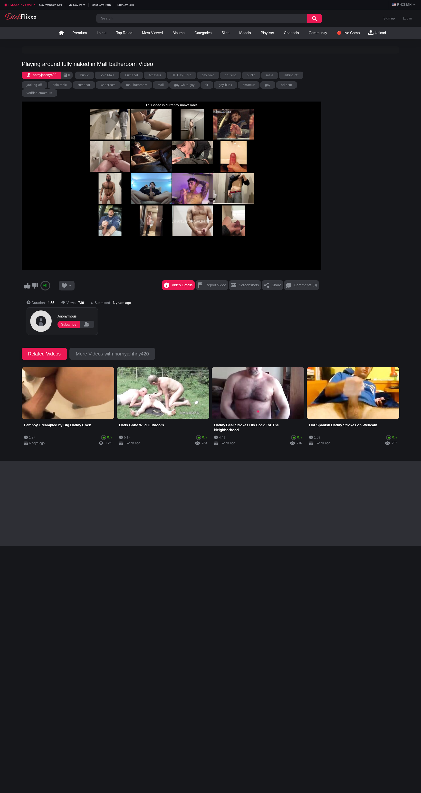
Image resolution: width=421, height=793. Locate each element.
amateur (249, 85)
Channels (291, 33)
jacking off (34, 85)
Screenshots (249, 285)
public (251, 75)
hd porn (286, 85)
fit (206, 85)
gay (267, 85)
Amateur (155, 75)
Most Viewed (152, 33)
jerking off (291, 75)
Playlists (267, 33)
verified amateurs (39, 93)
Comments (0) (305, 285)
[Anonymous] (41, 321)
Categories (203, 33)
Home (61, 33)
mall (161, 85)
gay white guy (184, 85)
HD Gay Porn (181, 75)
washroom (108, 85)
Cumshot (131, 75)
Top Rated (124, 33)
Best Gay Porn (101, 4)
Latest (101, 33)
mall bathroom (136, 85)
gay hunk (225, 85)
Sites (225, 33)
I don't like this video (35, 285)
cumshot (83, 85)
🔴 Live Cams (348, 33)
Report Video (215, 285)
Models (245, 33)
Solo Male (107, 75)
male (269, 75)
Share (276, 285)
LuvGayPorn (125, 4)
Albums (178, 33)
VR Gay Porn (76, 4)
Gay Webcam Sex (50, 4)
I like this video (27, 285)
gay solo (208, 75)
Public (84, 75)
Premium (79, 33)
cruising (231, 75)
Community (318, 33)
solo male (60, 85)
